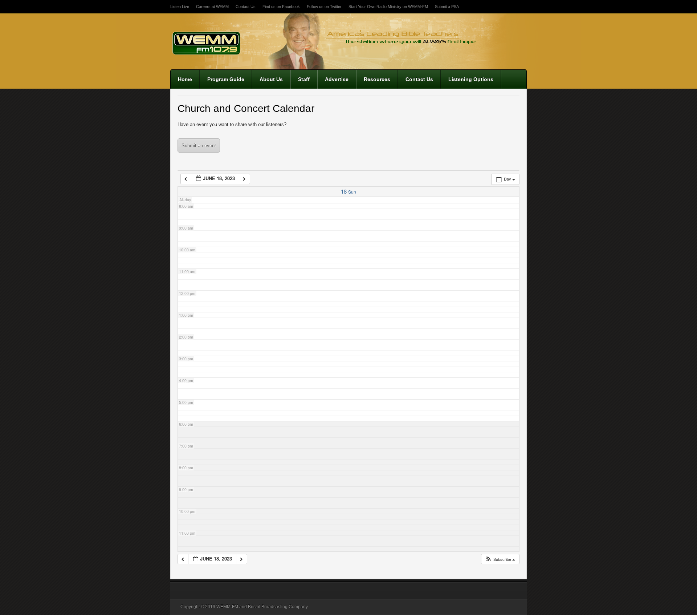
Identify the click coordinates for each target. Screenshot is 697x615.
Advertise (336, 79)
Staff (304, 79)
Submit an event (199, 145)
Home (185, 79)
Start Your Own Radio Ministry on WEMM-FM (388, 6)
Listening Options (470, 79)
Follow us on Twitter (324, 6)
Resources (377, 79)
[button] (500, 559)
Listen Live (179, 6)
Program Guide (225, 79)
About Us (271, 79)
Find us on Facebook (281, 6)
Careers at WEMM (212, 6)
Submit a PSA (447, 6)
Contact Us (246, 6)
